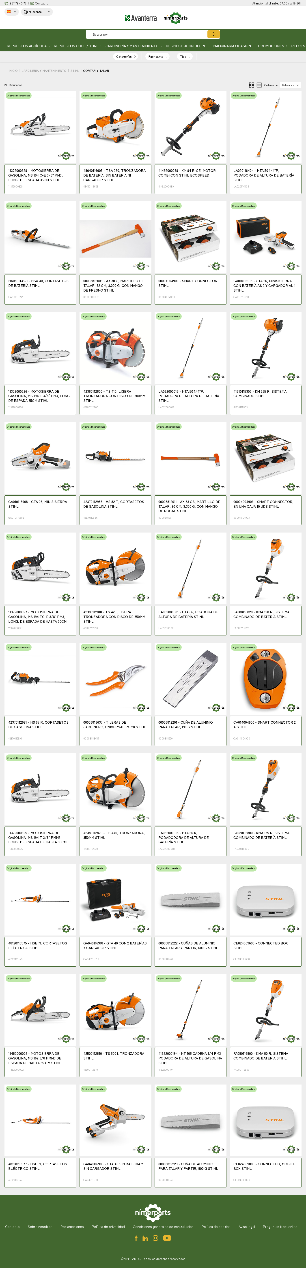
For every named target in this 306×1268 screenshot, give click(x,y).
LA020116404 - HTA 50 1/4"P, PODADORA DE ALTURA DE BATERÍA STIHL (263, 175)
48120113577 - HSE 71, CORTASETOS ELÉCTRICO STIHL (37, 1166)
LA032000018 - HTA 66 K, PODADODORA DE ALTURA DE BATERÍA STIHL (183, 837)
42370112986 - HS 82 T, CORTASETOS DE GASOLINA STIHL (113, 504)
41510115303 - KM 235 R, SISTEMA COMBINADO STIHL (260, 394)
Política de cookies (216, 1226)
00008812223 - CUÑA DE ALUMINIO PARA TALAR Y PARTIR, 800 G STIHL (188, 1166)
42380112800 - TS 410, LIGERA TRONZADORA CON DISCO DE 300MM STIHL (114, 396)
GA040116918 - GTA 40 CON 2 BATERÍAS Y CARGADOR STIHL (115, 945)
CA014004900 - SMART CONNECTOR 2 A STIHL (264, 724)
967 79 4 (15, 3)
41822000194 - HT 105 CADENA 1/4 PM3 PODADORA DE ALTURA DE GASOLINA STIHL (190, 1058)
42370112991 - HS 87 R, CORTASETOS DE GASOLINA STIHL (38, 724)
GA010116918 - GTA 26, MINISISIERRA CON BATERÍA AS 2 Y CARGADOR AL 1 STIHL (264, 285)
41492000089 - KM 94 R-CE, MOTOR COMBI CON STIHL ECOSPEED (187, 173)
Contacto (41, 3)
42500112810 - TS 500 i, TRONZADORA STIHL (113, 1056)
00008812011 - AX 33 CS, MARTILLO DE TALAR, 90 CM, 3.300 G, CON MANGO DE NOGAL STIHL (189, 506)
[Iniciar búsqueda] (213, 34)
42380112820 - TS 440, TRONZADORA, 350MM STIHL (114, 835)
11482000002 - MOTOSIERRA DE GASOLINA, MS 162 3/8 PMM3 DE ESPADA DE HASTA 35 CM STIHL (34, 1058)
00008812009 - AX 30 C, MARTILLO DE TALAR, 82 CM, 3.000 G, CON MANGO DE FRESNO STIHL (113, 285)
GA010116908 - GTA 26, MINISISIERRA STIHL (37, 504)
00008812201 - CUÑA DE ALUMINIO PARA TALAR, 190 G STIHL (185, 724)
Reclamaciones (72, 1226)
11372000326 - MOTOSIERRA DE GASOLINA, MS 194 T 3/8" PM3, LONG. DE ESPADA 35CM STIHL (39, 396)
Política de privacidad (108, 1226)
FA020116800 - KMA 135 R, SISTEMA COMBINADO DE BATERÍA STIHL (261, 835)
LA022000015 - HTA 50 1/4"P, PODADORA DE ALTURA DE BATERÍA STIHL (188, 396)
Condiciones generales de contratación (163, 1226)
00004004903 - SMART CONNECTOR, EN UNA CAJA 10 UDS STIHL (263, 504)
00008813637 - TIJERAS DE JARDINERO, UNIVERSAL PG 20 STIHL (114, 724)
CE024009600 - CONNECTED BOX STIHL (260, 945)
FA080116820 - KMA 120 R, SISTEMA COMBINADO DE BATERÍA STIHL (261, 614)
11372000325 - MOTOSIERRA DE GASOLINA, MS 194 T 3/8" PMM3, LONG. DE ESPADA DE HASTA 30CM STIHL (37, 837)
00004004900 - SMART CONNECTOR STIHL (187, 283)
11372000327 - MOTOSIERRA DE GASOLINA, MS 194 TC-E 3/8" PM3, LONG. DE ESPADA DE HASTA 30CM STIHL (37, 616)
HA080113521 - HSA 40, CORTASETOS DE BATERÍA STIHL (38, 283)
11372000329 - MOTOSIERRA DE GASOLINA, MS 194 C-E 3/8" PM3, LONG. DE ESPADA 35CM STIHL (35, 175)
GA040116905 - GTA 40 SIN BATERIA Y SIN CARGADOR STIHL (113, 1166)
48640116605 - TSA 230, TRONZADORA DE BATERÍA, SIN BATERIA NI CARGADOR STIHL (114, 175)
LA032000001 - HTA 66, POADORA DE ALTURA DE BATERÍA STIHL (188, 614)
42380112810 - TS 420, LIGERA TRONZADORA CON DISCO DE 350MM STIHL (114, 616)
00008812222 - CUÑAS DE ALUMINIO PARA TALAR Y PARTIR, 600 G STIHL (188, 945)
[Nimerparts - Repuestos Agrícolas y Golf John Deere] (147, 18)
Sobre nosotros (40, 1226)
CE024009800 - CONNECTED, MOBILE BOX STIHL (264, 1166)
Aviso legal (247, 1226)
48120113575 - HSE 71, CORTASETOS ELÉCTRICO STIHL (37, 945)
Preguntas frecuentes (280, 1226)
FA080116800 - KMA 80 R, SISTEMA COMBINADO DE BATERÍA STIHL (260, 1056)
